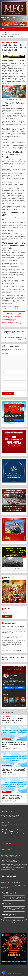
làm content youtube (16, 324)
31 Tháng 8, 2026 (6, 722)
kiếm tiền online (6, 322)
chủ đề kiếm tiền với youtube (9, 317)
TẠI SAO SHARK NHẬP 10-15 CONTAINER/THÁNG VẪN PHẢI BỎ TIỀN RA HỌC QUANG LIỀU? (13, 797)
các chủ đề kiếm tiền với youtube (13, 316)
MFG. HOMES (8, 17)
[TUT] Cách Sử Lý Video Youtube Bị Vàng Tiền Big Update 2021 (14, 332)
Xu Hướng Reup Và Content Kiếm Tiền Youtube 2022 (14, 338)
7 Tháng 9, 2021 (6, 52)
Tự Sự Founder (7, 713)
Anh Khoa (14, 774)
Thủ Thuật (14, 42)
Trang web (5, 385)
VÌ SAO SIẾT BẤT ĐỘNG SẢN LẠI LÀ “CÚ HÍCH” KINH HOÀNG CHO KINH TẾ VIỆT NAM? (13, 771)
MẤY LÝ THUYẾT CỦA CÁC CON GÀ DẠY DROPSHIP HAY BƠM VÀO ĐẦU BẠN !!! (13, 744)
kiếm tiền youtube (6, 324)
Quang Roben (14, 52)
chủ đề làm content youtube (9, 319)
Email (4, 379)
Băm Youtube (6, 42)
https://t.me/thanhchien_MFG (8, 851)
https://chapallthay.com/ (7, 886)
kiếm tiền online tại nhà (15, 322)
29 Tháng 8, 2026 (6, 748)
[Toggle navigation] (3, 29)
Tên (3, 372)
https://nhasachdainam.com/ (8, 881)
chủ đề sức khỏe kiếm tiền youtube (10, 321)
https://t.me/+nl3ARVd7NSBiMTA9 (10, 844)
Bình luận (5, 353)
